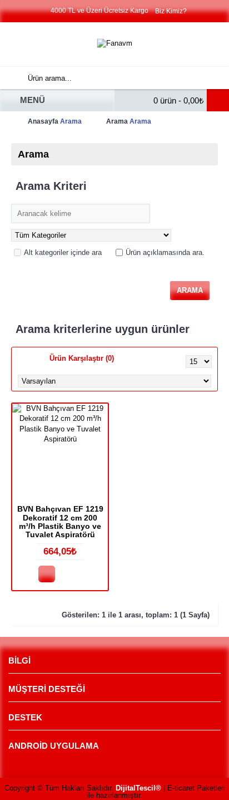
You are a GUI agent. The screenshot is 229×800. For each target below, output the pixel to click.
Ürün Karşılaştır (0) (81, 358)
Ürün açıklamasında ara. (165, 252)
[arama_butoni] (11, 78)
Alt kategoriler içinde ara (63, 252)
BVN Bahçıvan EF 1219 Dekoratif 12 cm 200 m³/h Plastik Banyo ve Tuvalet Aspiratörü (60, 521)
